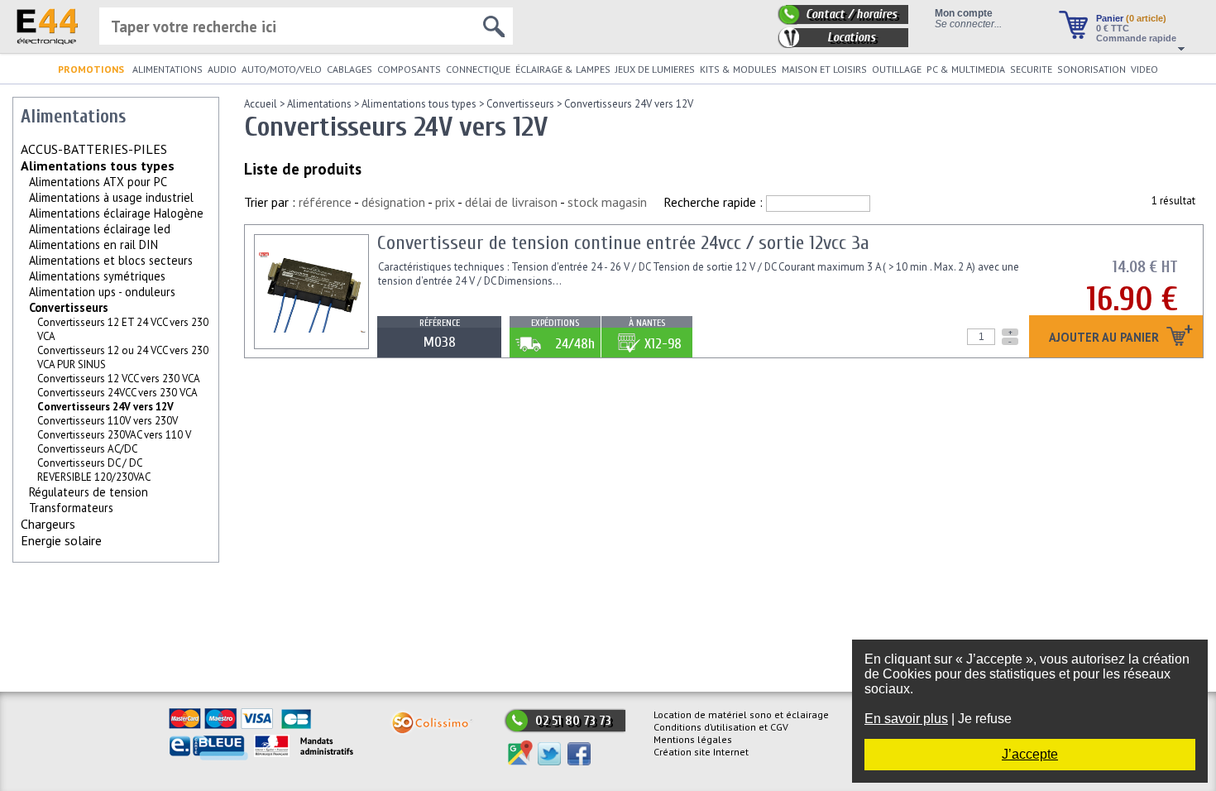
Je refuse (985, 719)
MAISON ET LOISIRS (824, 69)
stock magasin (607, 202)
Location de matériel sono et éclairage (741, 714)
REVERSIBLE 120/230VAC (94, 477)
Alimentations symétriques (97, 276)
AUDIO (222, 69)
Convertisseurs (68, 307)
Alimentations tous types (98, 165)
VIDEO (1144, 69)
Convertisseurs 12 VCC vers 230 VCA (118, 379)
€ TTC (1112, 28)
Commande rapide (1136, 38)
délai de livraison (511, 202)
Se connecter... (968, 23)
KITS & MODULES (738, 69)
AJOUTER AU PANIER (1105, 338)
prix (445, 202)
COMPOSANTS (409, 69)
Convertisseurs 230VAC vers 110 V (114, 435)
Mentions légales (692, 739)
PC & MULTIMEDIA (965, 69)
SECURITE (1031, 69)
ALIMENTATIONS (167, 69)
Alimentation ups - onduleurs (102, 292)
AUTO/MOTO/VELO (282, 69)
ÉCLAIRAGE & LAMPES (562, 69)
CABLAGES (349, 69)
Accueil (260, 104)
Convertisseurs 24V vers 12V (628, 104)
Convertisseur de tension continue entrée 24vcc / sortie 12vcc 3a (623, 243)
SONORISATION (1091, 69)
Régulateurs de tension (88, 492)
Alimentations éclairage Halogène (116, 213)
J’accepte (1030, 754)
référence (325, 202)
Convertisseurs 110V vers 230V (107, 421)
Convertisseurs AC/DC (87, 449)
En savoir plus (906, 719)
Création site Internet (701, 751)
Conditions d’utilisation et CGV (720, 727)
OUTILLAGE (897, 69)
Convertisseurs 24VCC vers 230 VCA (117, 393)
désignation (393, 202)
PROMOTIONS (91, 69)
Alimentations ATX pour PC (98, 181)
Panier (1131, 18)
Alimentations (319, 104)
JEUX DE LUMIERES (655, 69)
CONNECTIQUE (478, 69)
